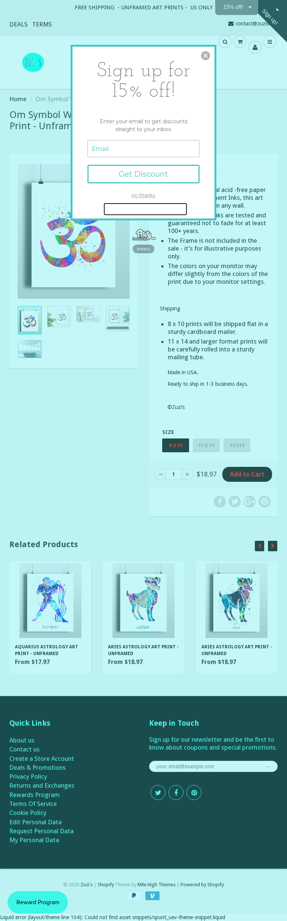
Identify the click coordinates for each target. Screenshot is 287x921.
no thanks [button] (143, 195)
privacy (143, 248)
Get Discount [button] (143, 174)
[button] (205, 55)
